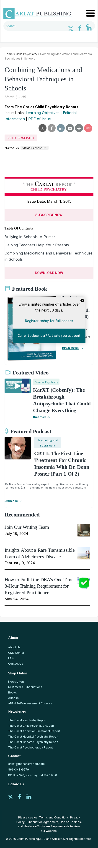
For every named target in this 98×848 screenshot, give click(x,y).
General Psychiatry (46, 382)
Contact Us (15, 663)
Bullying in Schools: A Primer (30, 236)
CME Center (16, 652)
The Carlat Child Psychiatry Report (31, 725)
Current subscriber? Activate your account (49, 335)
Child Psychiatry (26, 54)
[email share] (70, 128)
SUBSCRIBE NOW (49, 215)
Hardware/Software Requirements (47, 826)
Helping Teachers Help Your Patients (37, 245)
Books (12, 692)
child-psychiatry (34, 147)
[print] (79, 128)
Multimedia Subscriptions (25, 687)
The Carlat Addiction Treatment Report (34, 731)
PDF (88, 128)
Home (9, 54)
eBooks (13, 698)
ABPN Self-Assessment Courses (30, 703)
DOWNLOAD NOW (49, 273)
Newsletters (16, 681)
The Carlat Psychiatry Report (27, 720)
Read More (39, 417)
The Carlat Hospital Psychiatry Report (33, 736)
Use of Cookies (70, 822)
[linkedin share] (61, 128)
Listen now (11, 500)
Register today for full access (49, 321)
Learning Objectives (42, 112)
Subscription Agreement (42, 822)
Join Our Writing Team (27, 527)
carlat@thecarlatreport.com (26, 764)
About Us (14, 647)
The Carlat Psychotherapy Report (30, 747)
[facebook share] (52, 128)
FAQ (11, 658)
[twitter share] (42, 128)
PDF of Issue (39, 119)
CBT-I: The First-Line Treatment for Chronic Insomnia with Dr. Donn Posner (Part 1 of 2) (61, 464)
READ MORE (70, 348)
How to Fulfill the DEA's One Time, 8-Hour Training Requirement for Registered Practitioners (40, 586)
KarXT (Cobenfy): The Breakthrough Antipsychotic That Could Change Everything (61, 400)
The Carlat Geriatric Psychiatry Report (33, 742)
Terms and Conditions (54, 817)
